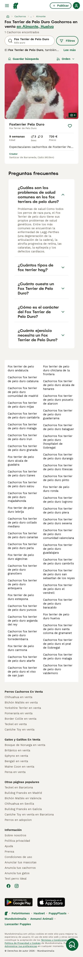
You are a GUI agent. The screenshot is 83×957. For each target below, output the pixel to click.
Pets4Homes (21, 913)
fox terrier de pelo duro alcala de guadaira (21, 460)
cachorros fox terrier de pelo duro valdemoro (57, 669)
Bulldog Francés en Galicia (23, 809)
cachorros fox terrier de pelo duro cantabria (23, 415)
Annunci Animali (41, 919)
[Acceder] (76, 5)
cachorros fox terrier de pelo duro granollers (22, 569)
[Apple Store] (51, 902)
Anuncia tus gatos (17, 873)
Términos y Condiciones (54, 940)
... (31, 16)
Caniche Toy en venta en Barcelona (29, 814)
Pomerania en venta (18, 713)
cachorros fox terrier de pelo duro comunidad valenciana (58, 534)
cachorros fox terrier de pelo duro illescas (58, 467)
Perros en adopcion (18, 820)
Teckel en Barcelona (19, 787)
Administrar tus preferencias (21, 946)
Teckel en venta (16, 724)
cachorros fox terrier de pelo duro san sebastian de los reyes (59, 574)
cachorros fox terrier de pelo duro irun (22, 437)
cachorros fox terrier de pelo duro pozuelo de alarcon (58, 399)
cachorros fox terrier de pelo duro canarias (23, 535)
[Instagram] (16, 886)
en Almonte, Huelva (35, 26)
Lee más (70, 50)
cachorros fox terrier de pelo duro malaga (22, 426)
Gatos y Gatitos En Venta (22, 739)
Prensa (9, 851)
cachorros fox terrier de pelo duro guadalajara (57, 548)
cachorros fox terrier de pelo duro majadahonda (22, 497)
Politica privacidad (17, 840)
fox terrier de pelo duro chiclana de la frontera (56, 370)
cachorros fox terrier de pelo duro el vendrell (57, 589)
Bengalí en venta (16, 761)
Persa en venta (15, 772)
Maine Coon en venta (19, 766)
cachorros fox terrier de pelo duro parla (22, 546)
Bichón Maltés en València (23, 798)
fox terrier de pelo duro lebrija (21, 509)
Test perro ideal (16, 878)
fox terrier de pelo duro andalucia (21, 368)
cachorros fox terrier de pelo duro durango (58, 456)
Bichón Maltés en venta (21, 702)
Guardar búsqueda (26, 59)
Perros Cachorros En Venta (24, 691)
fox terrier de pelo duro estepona (21, 597)
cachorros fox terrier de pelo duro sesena (57, 521)
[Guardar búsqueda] (72, 944)
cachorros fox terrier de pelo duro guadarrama (57, 414)
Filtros (70, 40)
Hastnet (39, 913)
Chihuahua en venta (18, 697)
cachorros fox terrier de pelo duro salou (22, 484)
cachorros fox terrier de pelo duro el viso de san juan (22, 671)
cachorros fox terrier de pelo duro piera (57, 510)
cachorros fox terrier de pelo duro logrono (58, 499)
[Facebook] (8, 886)
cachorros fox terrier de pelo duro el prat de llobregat (57, 643)
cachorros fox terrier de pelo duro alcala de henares (59, 385)
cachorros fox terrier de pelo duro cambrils (58, 561)
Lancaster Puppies (18, 924)
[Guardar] (70, 126)
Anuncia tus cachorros (20, 868)
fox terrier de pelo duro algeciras (21, 557)
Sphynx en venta (16, 756)
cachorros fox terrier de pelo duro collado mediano (22, 522)
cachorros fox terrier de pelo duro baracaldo (57, 603)
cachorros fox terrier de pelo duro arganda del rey (22, 620)
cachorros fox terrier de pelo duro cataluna (23, 379)
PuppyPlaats (57, 913)
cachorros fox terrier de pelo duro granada (22, 448)
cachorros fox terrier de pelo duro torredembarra (22, 635)
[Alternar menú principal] (7, 5)
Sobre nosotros (15, 835)
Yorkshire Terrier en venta (23, 708)
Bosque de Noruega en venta (25, 745)
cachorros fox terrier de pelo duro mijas (22, 404)
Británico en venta (17, 750)
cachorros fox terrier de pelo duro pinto (57, 478)
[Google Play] (19, 902)
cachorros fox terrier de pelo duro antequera (22, 584)
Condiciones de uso (18, 857)
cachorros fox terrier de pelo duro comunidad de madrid (23, 392)
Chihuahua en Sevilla (19, 803)
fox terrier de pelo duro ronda (56, 489)
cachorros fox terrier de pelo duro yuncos (22, 608)
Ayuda (9, 846)
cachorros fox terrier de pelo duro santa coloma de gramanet (57, 629)
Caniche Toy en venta (19, 729)
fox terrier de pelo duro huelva (56, 616)
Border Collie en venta (20, 718)
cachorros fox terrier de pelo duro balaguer (58, 427)
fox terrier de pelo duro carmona (21, 648)
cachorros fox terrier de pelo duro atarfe (22, 659)
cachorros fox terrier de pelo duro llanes (22, 473)
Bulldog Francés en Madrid (23, 793)
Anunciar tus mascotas (20, 862)
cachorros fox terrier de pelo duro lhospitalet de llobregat (57, 441)
